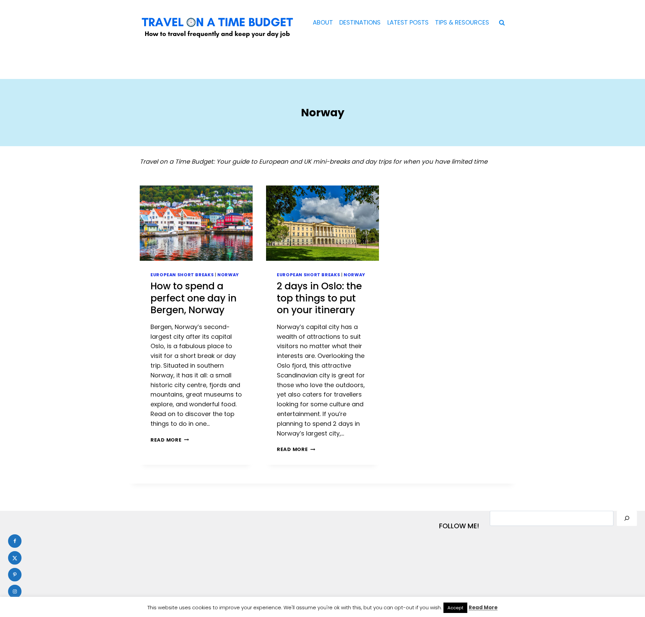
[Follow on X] (15, 558)
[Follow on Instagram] (15, 591)
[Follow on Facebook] (15, 541)
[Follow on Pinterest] (15, 574)
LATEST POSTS (408, 22)
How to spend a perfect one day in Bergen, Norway (193, 298)
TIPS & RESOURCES (462, 22)
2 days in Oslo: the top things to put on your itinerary (319, 298)
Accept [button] (455, 608)
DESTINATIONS (360, 22)
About (323, 22)
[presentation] (196, 223)
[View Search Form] (502, 23)
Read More (168, 440)
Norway (228, 275)
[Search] (627, 518)
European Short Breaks (182, 275)
